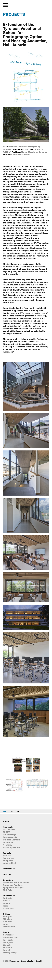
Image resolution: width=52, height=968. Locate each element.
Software (7, 947)
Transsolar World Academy (16, 882)
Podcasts (7, 898)
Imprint (6, 950)
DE (11, 811)
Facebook (7, 940)
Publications (9, 895)
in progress (8, 858)
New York (7, 921)
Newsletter (8, 934)
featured (7, 855)
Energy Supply (10, 837)
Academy (7, 845)
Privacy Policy (10, 952)
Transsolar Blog (10, 937)
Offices (6, 914)
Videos (6, 900)
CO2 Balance (9, 829)
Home (6, 821)
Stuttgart (7, 916)
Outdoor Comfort (11, 839)
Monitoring (8, 842)
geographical (9, 863)
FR (18, 811)
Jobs (5, 924)
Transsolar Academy (13, 885)
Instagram (8, 942)
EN (4, 811)
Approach (7, 827)
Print (5, 905)
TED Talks (7, 890)
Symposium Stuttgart (13, 887)
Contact (7, 932)
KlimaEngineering (11, 847)
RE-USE (6, 832)
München (7, 919)
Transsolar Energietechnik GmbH (26, 961)
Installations (9, 868)
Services (7, 874)
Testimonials (9, 926)
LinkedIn (7, 945)
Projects (14, 14)
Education (8, 880)
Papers (6, 903)
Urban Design (9, 834)
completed (8, 860)
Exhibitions (8, 908)
